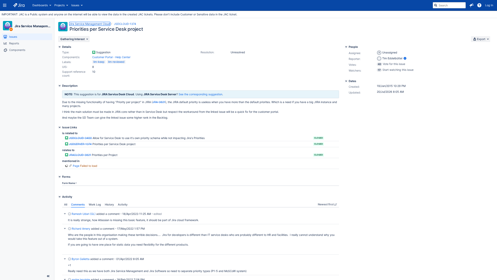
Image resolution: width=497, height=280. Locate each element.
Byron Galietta (80, 259)
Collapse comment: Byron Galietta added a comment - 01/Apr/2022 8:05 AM (64, 258)
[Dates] (346, 81)
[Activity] (59, 196)
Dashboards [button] (40, 5)
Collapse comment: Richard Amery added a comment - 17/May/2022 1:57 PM (64, 228)
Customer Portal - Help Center (111, 57)
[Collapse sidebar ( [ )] (48, 276)
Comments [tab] (78, 204)
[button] (4, 5)
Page (76, 165)
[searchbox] (449, 5)
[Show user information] (405, 58)
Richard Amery (81, 228)
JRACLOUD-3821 (80, 155)
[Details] (59, 47)
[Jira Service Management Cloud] (7, 25)
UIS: (64, 66)
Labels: (66, 62)
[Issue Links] (59, 127)
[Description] (59, 85)
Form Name (68, 183)
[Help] (479, 5)
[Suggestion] (93, 52)
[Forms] (59, 176)
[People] (346, 47)
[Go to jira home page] (19, 5)
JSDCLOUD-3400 (80, 138)
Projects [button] (59, 5)
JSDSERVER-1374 (80, 144)
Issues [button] (75, 5)
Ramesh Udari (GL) (84, 213)
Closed (318, 137)
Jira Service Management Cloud (33, 26)
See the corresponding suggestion (200, 94)
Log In (489, 5)
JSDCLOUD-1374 (125, 23)
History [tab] (109, 204)
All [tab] (65, 204)
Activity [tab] (123, 204)
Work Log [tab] (95, 204)
